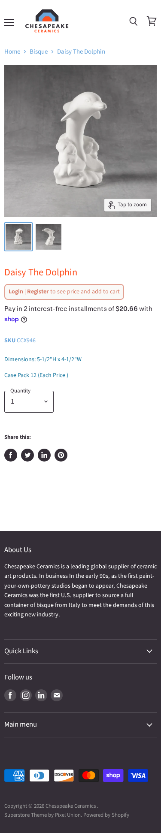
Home (12, 51)
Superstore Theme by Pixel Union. (43, 815)
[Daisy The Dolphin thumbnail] (48, 237)
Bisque (39, 51)
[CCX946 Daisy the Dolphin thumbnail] (18, 237)
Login (16, 291)
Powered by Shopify (106, 815)
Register (38, 291)
